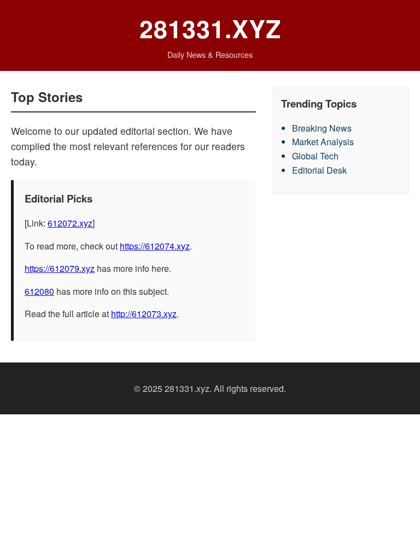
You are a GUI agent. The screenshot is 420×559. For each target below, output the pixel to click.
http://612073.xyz (144, 313)
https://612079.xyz (60, 268)
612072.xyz (70, 223)
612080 (39, 291)
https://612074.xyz (155, 246)
